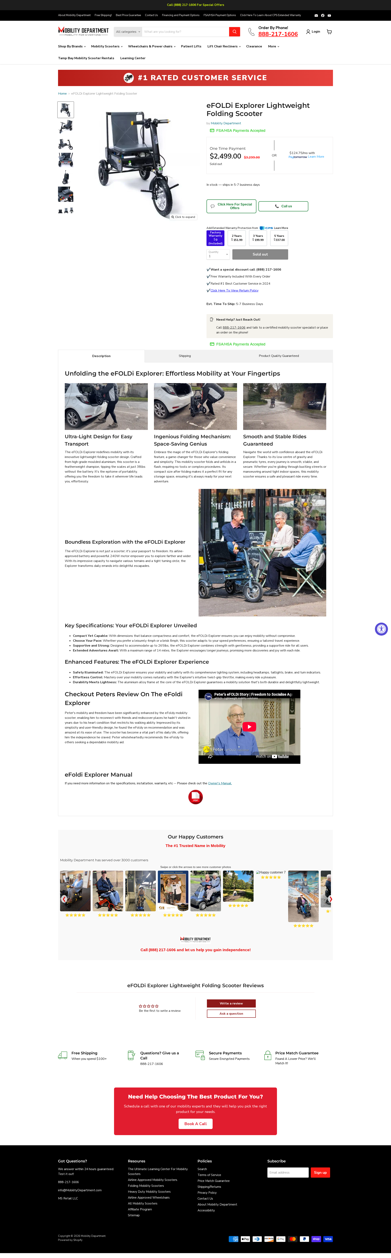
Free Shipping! (103, 15)
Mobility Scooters (105, 46)
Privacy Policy (207, 1193)
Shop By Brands (70, 46)
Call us (283, 206)
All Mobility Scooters (142, 1203)
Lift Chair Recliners (223, 46)
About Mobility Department (74, 15)
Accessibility (206, 1210)
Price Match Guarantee (214, 1181)
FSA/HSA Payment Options (220, 15)
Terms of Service (209, 1175)
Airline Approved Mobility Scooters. (153, 1180)
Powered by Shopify (70, 1240)
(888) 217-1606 (162, 950)
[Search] (234, 31)
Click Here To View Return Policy (234, 290)
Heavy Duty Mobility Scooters (149, 1192)
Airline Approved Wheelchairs (149, 1198)
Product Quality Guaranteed (279, 356)
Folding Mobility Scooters (146, 1186)
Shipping (185, 356)
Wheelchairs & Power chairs (150, 46)
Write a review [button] (231, 1003)
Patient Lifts (191, 46)
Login (316, 32)
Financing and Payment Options (181, 15)
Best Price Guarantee (128, 15)
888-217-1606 (234, 327)
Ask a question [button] (231, 1013)
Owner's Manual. (220, 783)
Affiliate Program (140, 1209)
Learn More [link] (281, 228)
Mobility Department (226, 123)
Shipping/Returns (209, 1187)
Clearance (254, 46)
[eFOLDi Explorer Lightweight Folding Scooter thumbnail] (66, 110)
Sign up (320, 1172)
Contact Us (151, 15)
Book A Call (195, 1124)
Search (202, 1169)
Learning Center (132, 58)
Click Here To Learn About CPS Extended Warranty (270, 15)
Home (62, 93)
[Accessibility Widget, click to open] (381, 629)
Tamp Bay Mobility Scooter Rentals (86, 58)
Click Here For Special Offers (231, 206)
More (272, 46)
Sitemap (134, 1215)
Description (101, 356)
